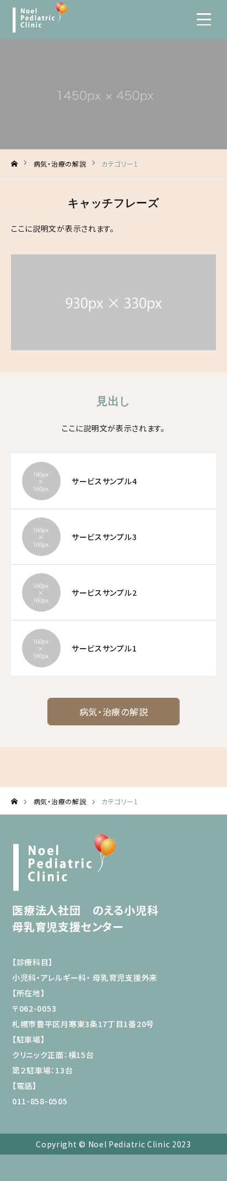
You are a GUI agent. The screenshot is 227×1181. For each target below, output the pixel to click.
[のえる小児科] (39, 17)
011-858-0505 (39, 1101)
